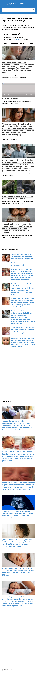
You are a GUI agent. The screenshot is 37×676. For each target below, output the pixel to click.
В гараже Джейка (10, 98)
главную (18, 39)
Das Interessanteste (15, 3)
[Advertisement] (18, 374)
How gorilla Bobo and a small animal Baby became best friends (17, 197)
